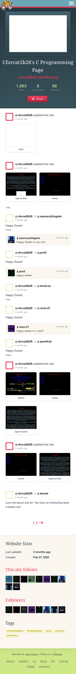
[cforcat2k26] (9, 117)
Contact (44, 666)
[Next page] (41, 522)
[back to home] (6, 5)
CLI (34, 661)
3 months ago (21, 118)
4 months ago (21, 167)
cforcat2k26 (25, 115)
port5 (42, 252)
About (10, 661)
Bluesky (58, 654)
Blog (43, 661)
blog (48, 630)
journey (59, 630)
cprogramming (14, 630)
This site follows (21, 569)
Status (63, 661)
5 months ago (21, 367)
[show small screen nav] (71, 3)
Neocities (17, 654)
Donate (24, 661)
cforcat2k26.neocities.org (38, 77)
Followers (15, 600)
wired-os (45, 286)
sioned (43, 493)
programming (34, 630)
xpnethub (45, 341)
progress (12, 635)
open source (31, 654)
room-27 (44, 308)
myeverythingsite (50, 216)
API (53, 661)
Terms (30, 666)
